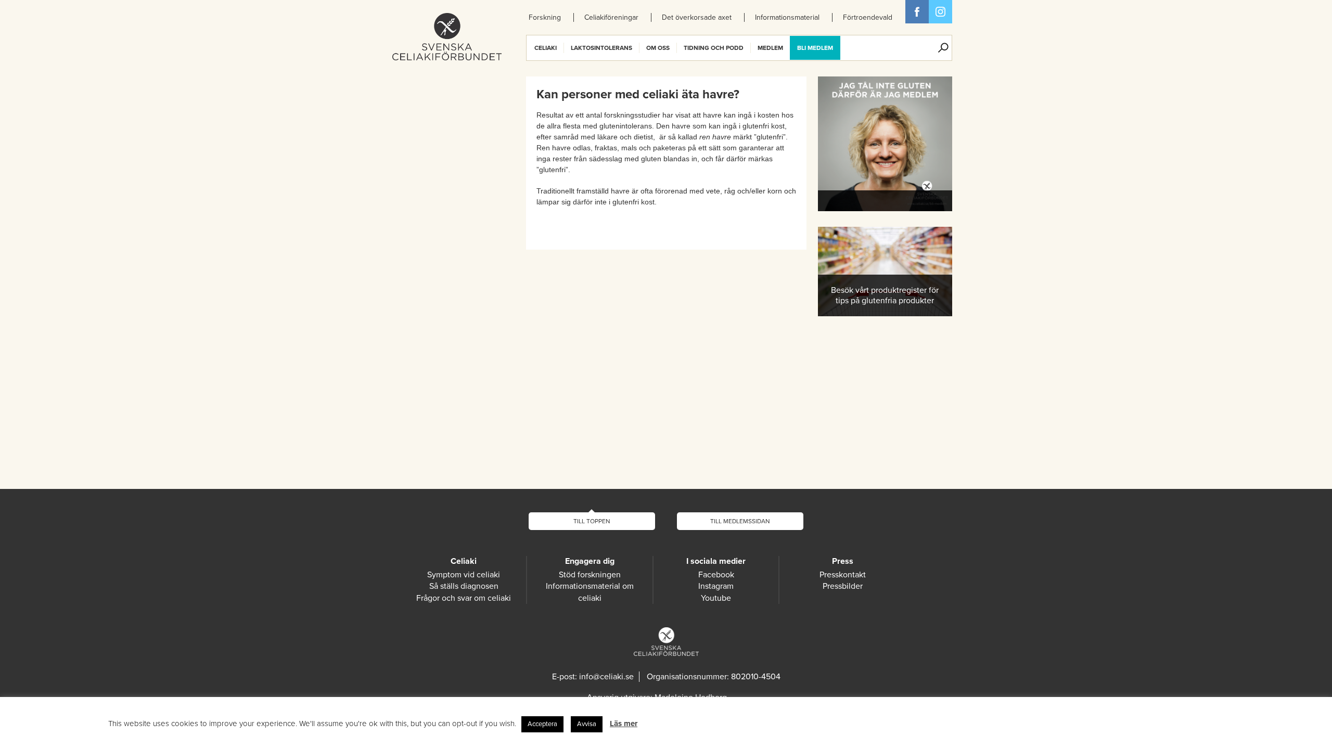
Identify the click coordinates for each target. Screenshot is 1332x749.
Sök (943, 48)
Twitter (940, 11)
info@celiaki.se (606, 676)
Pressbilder (843, 586)
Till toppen (591, 521)
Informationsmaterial (787, 17)
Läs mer (623, 723)
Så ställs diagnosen (463, 586)
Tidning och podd (714, 47)
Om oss (658, 47)
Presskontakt (842, 575)
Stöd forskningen (590, 575)
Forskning (545, 17)
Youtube (716, 598)
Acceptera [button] (542, 724)
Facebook (917, 11)
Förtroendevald (867, 17)
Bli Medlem (815, 47)
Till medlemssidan (740, 521)
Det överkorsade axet (697, 17)
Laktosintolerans (601, 47)
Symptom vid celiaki (463, 575)
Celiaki (545, 47)
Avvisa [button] (586, 724)
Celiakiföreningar (611, 17)
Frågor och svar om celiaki (463, 598)
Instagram (716, 586)
